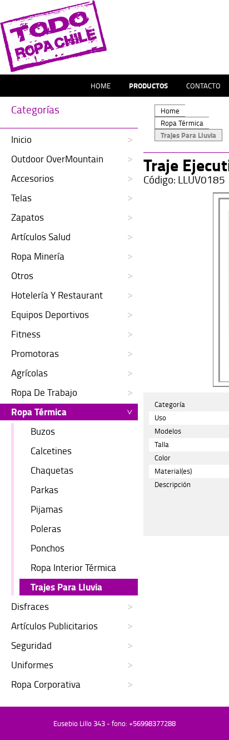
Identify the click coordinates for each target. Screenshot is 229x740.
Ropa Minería (37, 256)
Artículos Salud (41, 236)
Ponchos (47, 548)
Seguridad (31, 645)
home (101, 86)
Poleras (46, 528)
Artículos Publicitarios (54, 625)
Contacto (203, 86)
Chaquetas (52, 470)
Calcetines (51, 450)
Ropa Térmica (39, 412)
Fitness (26, 333)
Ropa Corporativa (46, 684)
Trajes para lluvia (66, 587)
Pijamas (47, 509)
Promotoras (35, 353)
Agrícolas (29, 372)
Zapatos (27, 217)
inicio (21, 139)
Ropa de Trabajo (44, 392)
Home (170, 111)
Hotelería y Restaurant (57, 295)
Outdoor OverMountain (57, 158)
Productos (148, 86)
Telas (21, 197)
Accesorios (32, 178)
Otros (22, 275)
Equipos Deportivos (50, 314)
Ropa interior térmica (73, 567)
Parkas (44, 489)
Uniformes (32, 664)
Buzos (43, 431)
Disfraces (30, 606)
